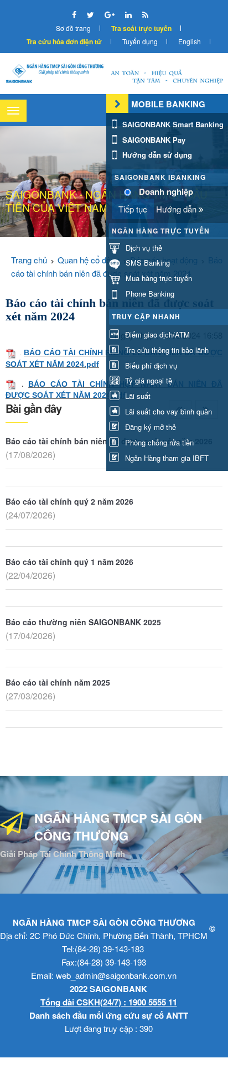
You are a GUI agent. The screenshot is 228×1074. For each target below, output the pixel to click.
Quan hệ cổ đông (89, 260)
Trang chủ (29, 260)
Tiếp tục (132, 209)
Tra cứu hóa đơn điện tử (64, 41)
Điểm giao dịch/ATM (156, 334)
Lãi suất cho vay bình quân (167, 411)
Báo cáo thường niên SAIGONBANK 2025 (83, 621)
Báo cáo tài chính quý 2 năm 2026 (69, 501)
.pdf (91, 364)
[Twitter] (91, 14)
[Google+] (111, 14)
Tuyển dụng (140, 41)
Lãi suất (137, 396)
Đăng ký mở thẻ (149, 427)
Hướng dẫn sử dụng (156, 154)
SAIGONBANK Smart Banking (172, 124)
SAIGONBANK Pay (152, 139)
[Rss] (145, 14)
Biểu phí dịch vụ (150, 365)
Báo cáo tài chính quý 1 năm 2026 (69, 561)
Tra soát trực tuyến (141, 28)
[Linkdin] (129, 14)
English (189, 41)
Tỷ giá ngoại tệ (147, 380)
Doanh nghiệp (166, 192)
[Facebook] (75, 14)
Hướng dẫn (177, 209)
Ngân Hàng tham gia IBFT (166, 458)
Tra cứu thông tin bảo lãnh (166, 350)
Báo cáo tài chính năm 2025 (58, 682)
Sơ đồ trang (73, 28)
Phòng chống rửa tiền (158, 442)
